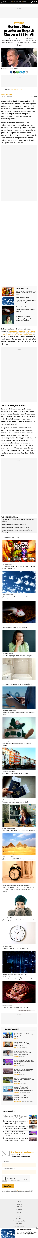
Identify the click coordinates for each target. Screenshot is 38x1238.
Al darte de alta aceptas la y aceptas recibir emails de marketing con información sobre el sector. (17, 1190)
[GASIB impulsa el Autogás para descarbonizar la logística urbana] (8, 1098)
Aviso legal (19, 1223)
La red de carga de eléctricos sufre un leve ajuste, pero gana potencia (24, 1079)
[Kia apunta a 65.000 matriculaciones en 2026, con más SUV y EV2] (8, 1044)
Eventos (19, 1212)
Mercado (16, 1038)
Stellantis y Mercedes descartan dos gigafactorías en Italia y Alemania (24, 1070)
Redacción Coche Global (24, 1092)
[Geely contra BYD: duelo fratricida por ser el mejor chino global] (8, 1035)
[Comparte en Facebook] (11, 72)
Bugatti (13, 89)
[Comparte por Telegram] (20, 72)
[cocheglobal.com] (19, 1)
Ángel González (6, 94)
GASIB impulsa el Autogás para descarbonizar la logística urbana (23, 1097)
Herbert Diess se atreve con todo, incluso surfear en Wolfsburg (17, 531)
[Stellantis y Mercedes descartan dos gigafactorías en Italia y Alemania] (8, 1071)
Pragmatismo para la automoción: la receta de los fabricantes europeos (23, 1052)
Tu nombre (5, 1161)
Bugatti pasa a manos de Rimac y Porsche (14, 524)
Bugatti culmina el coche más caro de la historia (15, 527)
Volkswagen (20, 89)
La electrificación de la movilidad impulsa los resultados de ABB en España (23, 1088)
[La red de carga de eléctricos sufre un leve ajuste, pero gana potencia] (8, 1080)
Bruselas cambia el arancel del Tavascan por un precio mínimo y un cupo (24, 1061)
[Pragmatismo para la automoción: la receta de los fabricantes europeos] (8, 1053)
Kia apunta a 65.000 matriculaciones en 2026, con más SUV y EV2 (23, 1043)
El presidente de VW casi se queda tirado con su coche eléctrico (18, 520)
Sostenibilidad (17, 1101)
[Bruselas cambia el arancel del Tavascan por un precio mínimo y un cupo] (8, 1062)
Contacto (19, 1216)
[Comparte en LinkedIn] (23, 72)
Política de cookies (19, 1226)
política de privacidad (22, 1190)
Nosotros (19, 1218)
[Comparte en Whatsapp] (17, 72)
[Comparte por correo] (27, 72)
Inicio (19, 1201)
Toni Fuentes (22, 1056)
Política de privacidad (19, 1221)
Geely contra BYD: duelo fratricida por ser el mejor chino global (24, 1034)
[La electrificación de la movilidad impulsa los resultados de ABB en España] (8, 1089)
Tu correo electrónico (8, 1169)
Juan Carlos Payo (22, 1047)
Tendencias (17, 1083)
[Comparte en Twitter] (14, 72)
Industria (16, 1056)
